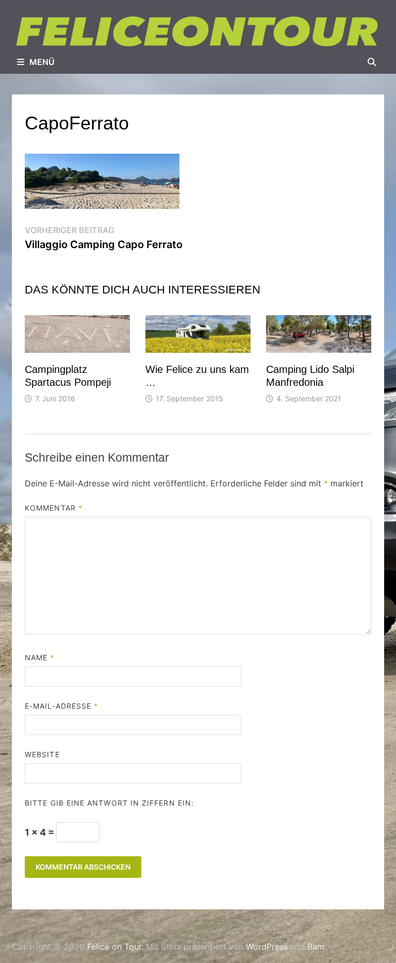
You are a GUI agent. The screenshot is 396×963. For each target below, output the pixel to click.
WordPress (267, 946)
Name (39, 657)
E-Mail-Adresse (61, 705)
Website (42, 754)
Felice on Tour (114, 946)
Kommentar (53, 507)
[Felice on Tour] (198, 31)
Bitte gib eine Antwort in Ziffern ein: (109, 802)
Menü (42, 62)
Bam (315, 946)
